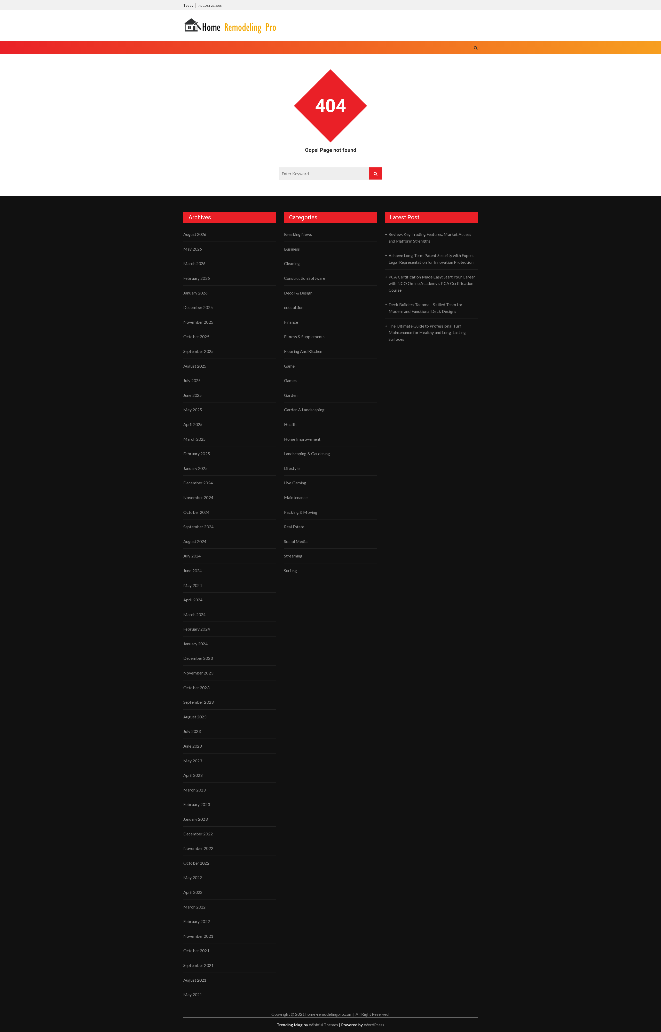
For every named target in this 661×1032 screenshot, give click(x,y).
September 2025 (198, 351)
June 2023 (192, 745)
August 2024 (195, 541)
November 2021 (198, 936)
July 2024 (192, 555)
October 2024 (196, 512)
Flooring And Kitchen (303, 351)
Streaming (293, 555)
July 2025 (192, 380)
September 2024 (198, 526)
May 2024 (192, 585)
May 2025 (192, 409)
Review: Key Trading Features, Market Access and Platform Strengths (430, 237)
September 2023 (198, 702)
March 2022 (194, 906)
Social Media (296, 541)
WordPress (374, 1024)
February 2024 (196, 628)
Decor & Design (298, 292)
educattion (294, 307)
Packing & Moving (300, 512)
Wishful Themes (323, 1024)
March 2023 (194, 789)
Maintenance (296, 497)
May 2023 (192, 760)
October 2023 (196, 687)
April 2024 (193, 599)
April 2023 (193, 775)
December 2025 (198, 307)
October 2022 (196, 862)
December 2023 (198, 658)
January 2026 (195, 292)
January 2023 (195, 819)
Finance (291, 322)
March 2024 (194, 614)
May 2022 (192, 877)
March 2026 (194, 263)
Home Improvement (302, 439)
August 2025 (195, 365)
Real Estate (294, 526)
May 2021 (192, 994)
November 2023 (198, 672)
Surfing (290, 570)
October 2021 (196, 950)
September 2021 (198, 965)
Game (289, 365)
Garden (290, 395)
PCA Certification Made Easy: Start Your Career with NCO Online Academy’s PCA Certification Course (432, 283)
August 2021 (195, 979)
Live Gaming (295, 482)
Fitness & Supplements (304, 336)
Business (292, 248)
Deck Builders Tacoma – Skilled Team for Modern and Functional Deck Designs (425, 308)
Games (290, 380)
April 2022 (193, 892)
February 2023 (196, 804)
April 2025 (193, 424)
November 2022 (198, 848)
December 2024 (198, 482)
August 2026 (195, 234)
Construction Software (304, 278)
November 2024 (198, 497)
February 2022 (196, 921)
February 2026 (196, 278)
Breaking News (298, 234)
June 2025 (192, 395)
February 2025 (196, 453)
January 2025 (195, 468)
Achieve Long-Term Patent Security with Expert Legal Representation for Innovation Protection (431, 259)
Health (290, 424)
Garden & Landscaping (304, 409)
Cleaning (292, 263)
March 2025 (194, 439)
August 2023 (195, 716)
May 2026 (192, 248)
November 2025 (198, 322)
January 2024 (195, 643)
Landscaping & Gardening (307, 453)
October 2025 (196, 336)
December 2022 (198, 833)
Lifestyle (292, 468)
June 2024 (192, 570)
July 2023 (192, 731)
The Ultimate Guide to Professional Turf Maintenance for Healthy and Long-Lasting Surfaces (427, 332)
